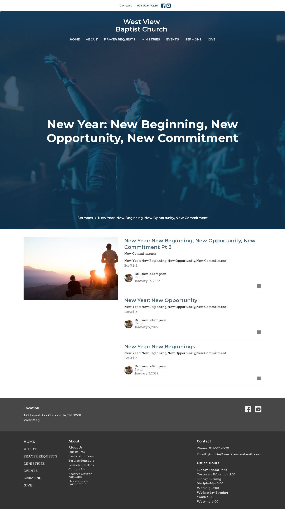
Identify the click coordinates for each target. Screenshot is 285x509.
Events (172, 39)
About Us (75, 447)
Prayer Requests (119, 39)
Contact (126, 5)
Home (75, 39)
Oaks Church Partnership (78, 482)
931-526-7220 (147, 5)
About (92, 39)
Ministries (151, 39)
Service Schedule (81, 460)
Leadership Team (81, 456)
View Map (32, 420)
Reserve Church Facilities (80, 475)
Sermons (193, 39)
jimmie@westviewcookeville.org (234, 454)
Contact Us (76, 469)
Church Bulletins (81, 465)
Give (211, 39)
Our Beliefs (76, 452)
